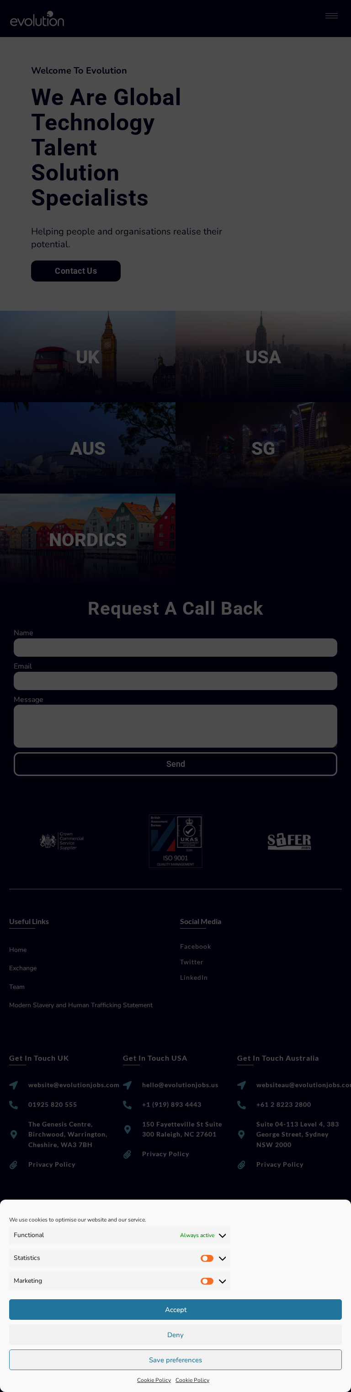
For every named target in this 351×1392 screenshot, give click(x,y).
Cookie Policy (154, 1380)
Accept (175, 1309)
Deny (175, 1334)
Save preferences (175, 1360)
